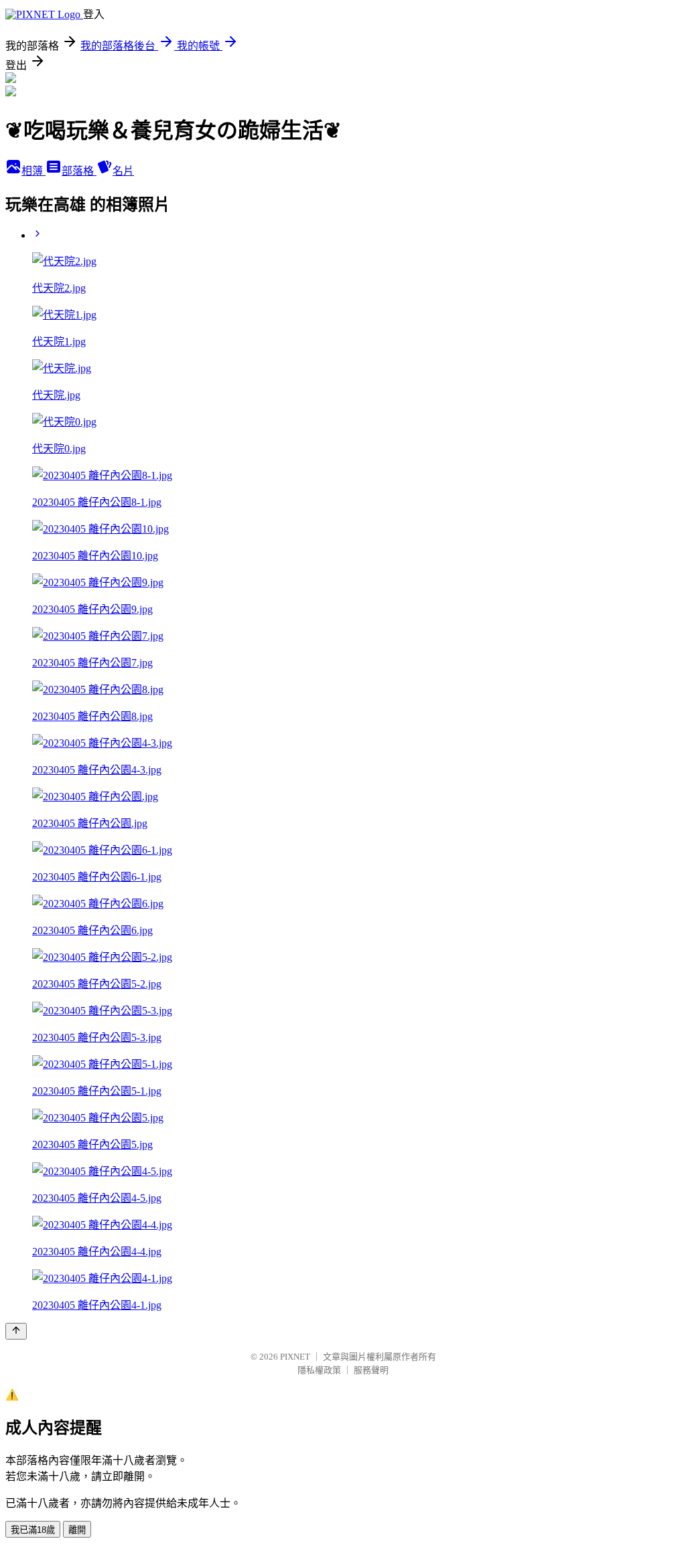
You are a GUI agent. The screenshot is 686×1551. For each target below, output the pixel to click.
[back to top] (16, 1331)
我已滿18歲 (33, 1530)
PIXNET (295, 1357)
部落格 (79, 171)
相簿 (33, 171)
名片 (123, 171)
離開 (77, 1530)
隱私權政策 (319, 1370)
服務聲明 (371, 1370)
